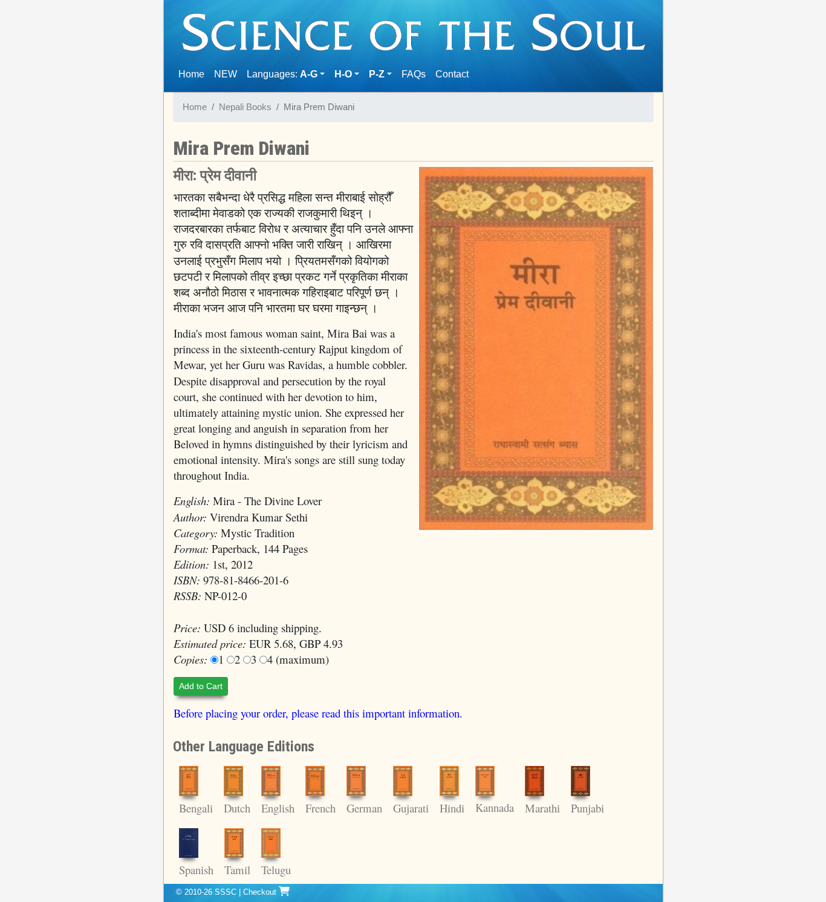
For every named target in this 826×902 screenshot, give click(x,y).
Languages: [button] (282, 74)
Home (193, 73)
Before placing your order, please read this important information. (318, 713)
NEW (225, 74)
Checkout (261, 892)
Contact (454, 73)
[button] (347, 74)
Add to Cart (201, 686)
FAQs (414, 74)
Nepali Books (245, 107)
